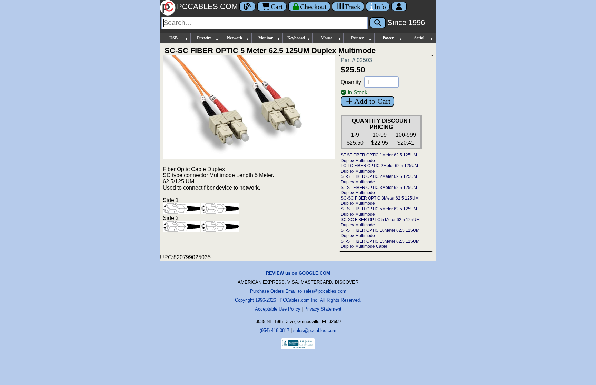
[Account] (399, 6)
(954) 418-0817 (274, 330)
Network (234, 38)
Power (388, 38)
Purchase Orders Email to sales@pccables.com (298, 291)
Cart (277, 6)
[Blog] (247, 6)
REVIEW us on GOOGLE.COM (298, 273)
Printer (357, 38)
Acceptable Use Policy (277, 309)
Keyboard (296, 38)
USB (173, 38)
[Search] (377, 22)
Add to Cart (372, 101)
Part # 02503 (356, 60)
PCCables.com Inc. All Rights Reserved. (320, 300)
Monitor (265, 38)
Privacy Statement (322, 309)
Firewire (204, 38)
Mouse (326, 38)
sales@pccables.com (314, 330)
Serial (419, 38)
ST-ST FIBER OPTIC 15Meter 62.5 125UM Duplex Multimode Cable (380, 244)
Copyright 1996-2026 (255, 300)
